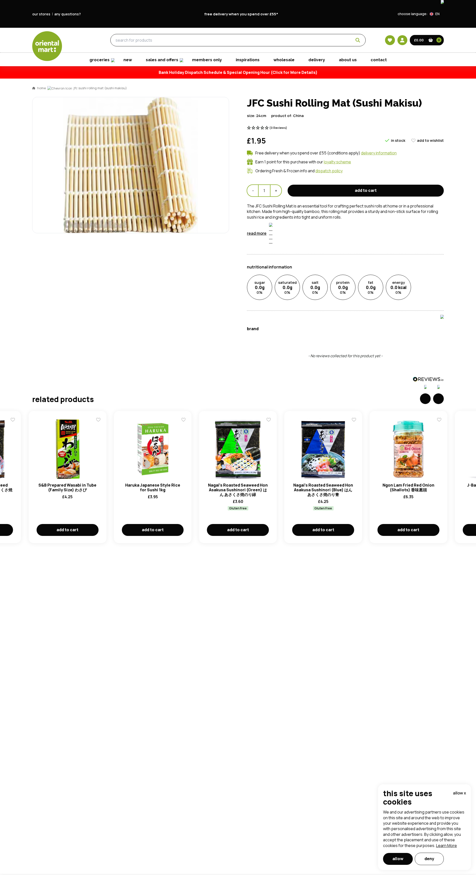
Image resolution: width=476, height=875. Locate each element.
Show (344, 210)
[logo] (47, 46)
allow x (459, 793)
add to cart (366, 190)
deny (429, 858)
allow (397, 858)
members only (207, 60)
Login (300, 229)
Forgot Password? (300, 248)
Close (350, 155)
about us (348, 60)
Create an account (312, 276)
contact (379, 60)
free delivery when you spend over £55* (241, 14)
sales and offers (162, 60)
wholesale (284, 60)
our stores (41, 14)
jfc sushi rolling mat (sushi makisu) (100, 88)
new (127, 60)
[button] (437, 14)
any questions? (67, 14)
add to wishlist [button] (430, 140)
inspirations (248, 60)
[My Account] (402, 40)
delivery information (379, 153)
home (41, 88)
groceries (77, 40)
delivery (316, 60)
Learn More (446, 845)
